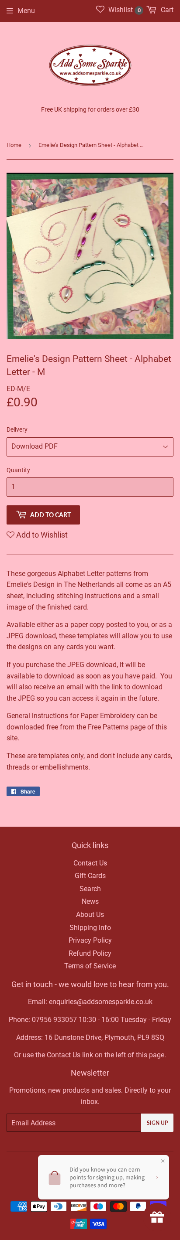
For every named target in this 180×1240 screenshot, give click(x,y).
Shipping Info (90, 927)
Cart (166, 10)
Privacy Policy (90, 940)
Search (90, 889)
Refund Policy (90, 953)
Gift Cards (90, 876)
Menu (26, 11)
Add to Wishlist (41, 534)
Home (14, 145)
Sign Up (157, 1123)
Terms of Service (90, 966)
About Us (90, 914)
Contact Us (90, 863)
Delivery (17, 429)
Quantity (18, 470)
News (90, 901)
